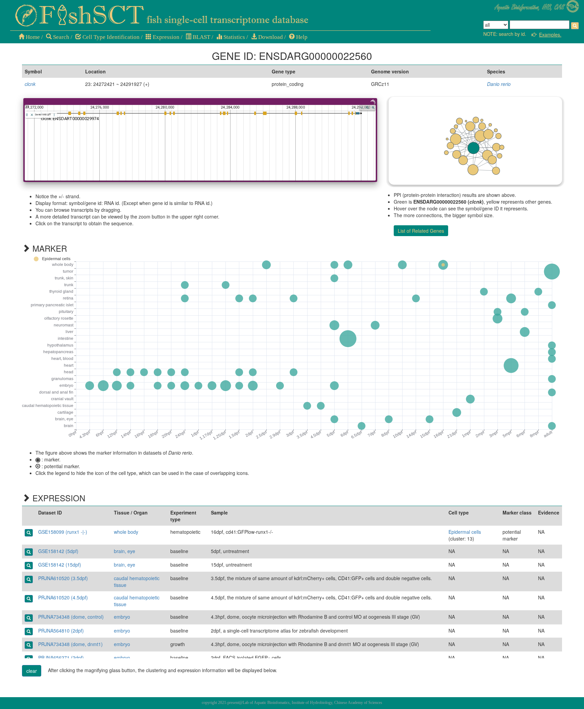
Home (32, 37)
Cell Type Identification (110, 37)
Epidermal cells (464, 531)
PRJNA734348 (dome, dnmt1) (70, 644)
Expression (165, 37)
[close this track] (32, 115)
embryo (122, 616)
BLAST (200, 37)
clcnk (30, 84)
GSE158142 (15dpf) (59, 564)
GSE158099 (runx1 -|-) (62, 531)
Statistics (233, 37)
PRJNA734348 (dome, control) (71, 616)
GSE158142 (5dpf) (58, 551)
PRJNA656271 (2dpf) (61, 657)
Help (301, 37)
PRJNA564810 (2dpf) (61, 630)
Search (60, 37)
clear (31, 670)
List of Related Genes (421, 230)
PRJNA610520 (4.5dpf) (63, 597)
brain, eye (124, 551)
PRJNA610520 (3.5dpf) (63, 578)
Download (270, 37)
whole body (126, 531)
